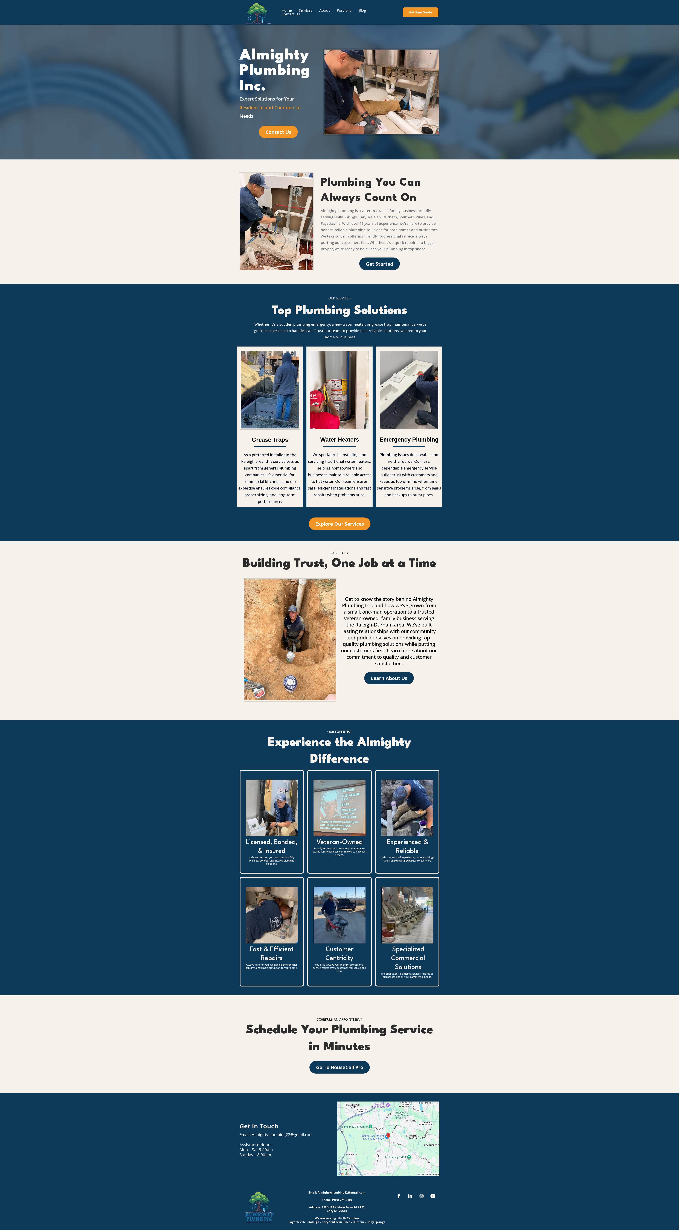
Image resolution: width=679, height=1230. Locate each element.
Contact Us (291, 14)
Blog (362, 10)
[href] (388, 1139)
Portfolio (344, 10)
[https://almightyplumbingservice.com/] (257, 12)
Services (305, 10)
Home (287, 10)
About (324, 10)
